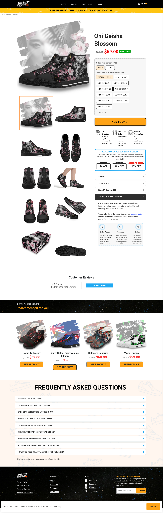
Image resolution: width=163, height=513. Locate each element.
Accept (153, 506)
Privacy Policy (22, 482)
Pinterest (92, 488)
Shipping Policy (23, 485)
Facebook (93, 480)
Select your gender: (106, 63)
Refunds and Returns (25, 493)
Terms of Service (23, 489)
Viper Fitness (131, 353)
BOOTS (74, 4)
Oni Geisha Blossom (108, 40)
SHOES (63, 4)
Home (3, 15)
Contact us (54, 488)
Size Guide (54, 485)
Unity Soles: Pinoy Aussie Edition (65, 354)
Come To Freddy (32, 353)
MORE (100, 4)
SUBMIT (141, 490)
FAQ (51, 481)
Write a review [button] (99, 285)
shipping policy (136, 214)
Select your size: (110, 72)
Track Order (54, 492)
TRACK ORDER (87, 4)
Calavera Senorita (98, 353)
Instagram (93, 484)
